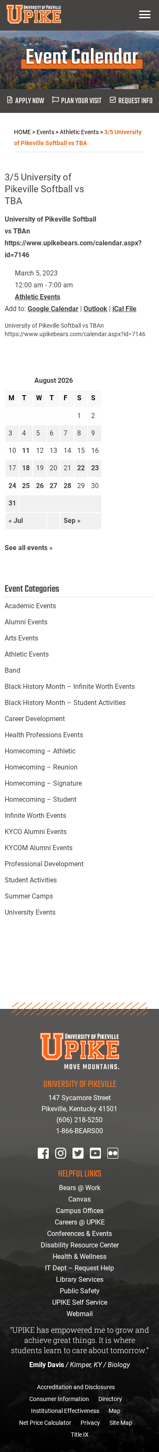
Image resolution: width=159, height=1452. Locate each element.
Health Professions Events (44, 735)
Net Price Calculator (45, 1422)
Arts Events (21, 638)
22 (81, 468)
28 (67, 486)
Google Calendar (53, 309)
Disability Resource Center (80, 1245)
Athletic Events (37, 297)
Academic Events (30, 606)
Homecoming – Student (40, 799)
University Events (30, 912)
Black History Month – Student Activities (65, 703)
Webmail (80, 1314)
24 (12, 486)
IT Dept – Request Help (79, 1268)
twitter (81, 1164)
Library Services (79, 1279)
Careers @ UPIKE (80, 1222)
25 (26, 486)
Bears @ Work (79, 1188)
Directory (110, 1399)
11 (26, 451)
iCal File (124, 309)
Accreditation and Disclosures (76, 1387)
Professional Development (44, 864)
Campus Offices (79, 1211)
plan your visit (81, 101)
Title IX (80, 1434)
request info (135, 101)
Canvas (79, 1199)
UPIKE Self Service (79, 1302)
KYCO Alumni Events (36, 832)
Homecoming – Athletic (40, 751)
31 (12, 503)
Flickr (114, 1164)
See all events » (29, 548)
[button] (145, 14)
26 (40, 486)
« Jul (15, 521)
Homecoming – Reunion (41, 767)
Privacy (90, 1422)
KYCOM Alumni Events (39, 848)
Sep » (72, 521)
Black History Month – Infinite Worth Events (70, 686)
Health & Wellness (79, 1257)
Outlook (95, 309)
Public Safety (80, 1291)
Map (114, 1410)
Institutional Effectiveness (65, 1410)
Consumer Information (59, 1399)
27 (53, 486)
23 (95, 468)
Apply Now (29, 101)
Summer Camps (29, 896)
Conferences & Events (79, 1234)
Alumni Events (26, 622)
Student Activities (31, 880)
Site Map (120, 1422)
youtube (101, 1164)
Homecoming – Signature (43, 783)
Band (12, 670)
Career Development (35, 719)
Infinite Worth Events (35, 816)
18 (26, 468)
